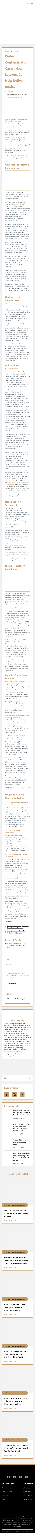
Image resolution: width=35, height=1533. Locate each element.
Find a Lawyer (7, 1488)
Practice (5, 1495)
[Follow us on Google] (17, 1067)
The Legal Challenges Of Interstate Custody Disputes (21, 1142)
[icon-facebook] (6, 1094)
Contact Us (27, 1492)
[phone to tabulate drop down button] (31, 3)
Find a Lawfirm (7, 1492)
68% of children (20, 204)
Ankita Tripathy (17, 1020)
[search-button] (26, 3)
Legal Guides (14, 51)
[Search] (29, 1077)
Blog (3, 1499)
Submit (11, 983)
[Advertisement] (17, 25)
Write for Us (27, 1495)
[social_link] (8, 1477)
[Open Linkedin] (22, 1094)
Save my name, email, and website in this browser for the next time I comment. (17, 976)
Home (7, 51)
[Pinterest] (26, 1477)
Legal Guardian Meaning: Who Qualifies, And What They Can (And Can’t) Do (21, 1113)
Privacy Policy (29, 1531)
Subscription (27, 1499)
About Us (26, 1488)
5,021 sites (11, 760)
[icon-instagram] (14, 1094)
